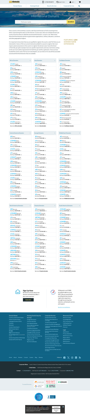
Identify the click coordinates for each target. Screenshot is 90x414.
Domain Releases (14, 332)
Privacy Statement (67, 333)
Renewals (11, 325)
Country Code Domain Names (16, 317)
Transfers (11, 323)
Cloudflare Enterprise (32, 328)
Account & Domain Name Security (53, 345)
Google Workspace (31, 319)
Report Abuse (66, 337)
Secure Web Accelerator (33, 325)
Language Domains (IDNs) (15, 321)
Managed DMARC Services (33, 332)
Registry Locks (30, 339)
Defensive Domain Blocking (51, 329)
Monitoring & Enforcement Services (51, 331)
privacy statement (30, 410)
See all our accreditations (64, 307)
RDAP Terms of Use (67, 335)
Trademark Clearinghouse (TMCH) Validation (53, 327)
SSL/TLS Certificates (32, 341)
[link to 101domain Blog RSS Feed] (80, 358)
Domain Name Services (50, 317)
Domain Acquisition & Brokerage (17, 337)
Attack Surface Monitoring (33, 334)
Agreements (66, 331)
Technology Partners (50, 347)
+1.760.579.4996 (54, 370)
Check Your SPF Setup (32, 337)
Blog (36, 357)
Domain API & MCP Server (15, 339)
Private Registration (14, 334)
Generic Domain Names (14, 319)
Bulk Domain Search (14, 329)
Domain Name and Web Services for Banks (53, 350)
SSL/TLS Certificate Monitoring (34, 336)
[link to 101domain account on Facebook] (64, 358)
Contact (26, 357)
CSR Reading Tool (67, 323)
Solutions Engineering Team (33, 330)
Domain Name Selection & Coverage (51, 320)
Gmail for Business (31, 321)
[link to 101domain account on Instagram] (72, 358)
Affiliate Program (67, 325)
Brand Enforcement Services (52, 336)
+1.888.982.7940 (69, 370)
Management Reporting (51, 338)
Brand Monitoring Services (51, 334)
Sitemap (41, 357)
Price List (65, 327)
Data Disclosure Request (69, 343)
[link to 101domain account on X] (68, 358)
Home (10, 357)
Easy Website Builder (32, 323)
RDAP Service (66, 341)
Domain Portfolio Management (52, 324)
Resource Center (67, 317)
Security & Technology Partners (52, 343)
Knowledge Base (67, 319)
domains (18, 126)
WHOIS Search (66, 339)
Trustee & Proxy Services (51, 322)
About (15, 357)
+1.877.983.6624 (42, 370)
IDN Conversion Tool (68, 321)
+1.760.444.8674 (26, 370)
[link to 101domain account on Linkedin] (76, 358)
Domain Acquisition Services (52, 341)
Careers (31, 357)
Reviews (20, 357)
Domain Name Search (14, 327)
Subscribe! (28, 299)
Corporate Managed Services (52, 340)
